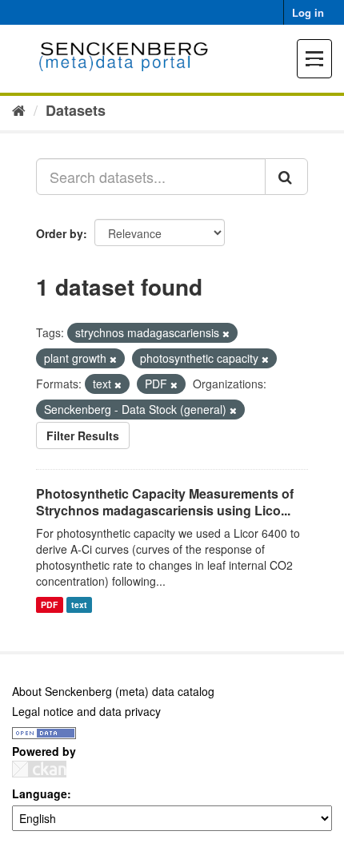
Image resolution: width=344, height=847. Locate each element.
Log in (308, 12)
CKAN (39, 769)
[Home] (19, 109)
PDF (49, 604)
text (79, 604)
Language (39, 793)
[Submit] (286, 176)
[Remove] (226, 333)
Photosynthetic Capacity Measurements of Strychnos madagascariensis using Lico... (165, 501)
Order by (59, 233)
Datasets (76, 110)
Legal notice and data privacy (86, 711)
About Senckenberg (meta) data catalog (113, 691)
